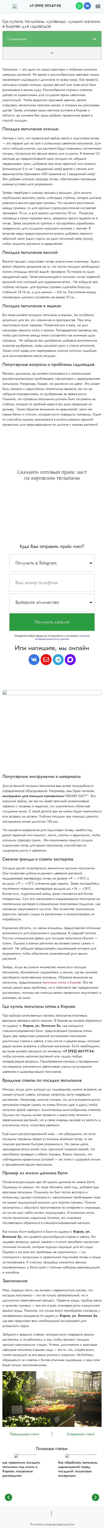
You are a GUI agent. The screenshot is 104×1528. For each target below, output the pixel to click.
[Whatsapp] (79, 5)
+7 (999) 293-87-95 (45, 5)
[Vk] (87, 5)
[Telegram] (58, 659)
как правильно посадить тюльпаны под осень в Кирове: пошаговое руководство (21, 1469)
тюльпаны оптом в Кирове (61, 982)
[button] (98, 6)
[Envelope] (46, 659)
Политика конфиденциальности (52, 1524)
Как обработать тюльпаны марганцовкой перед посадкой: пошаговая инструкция (77, 1469)
